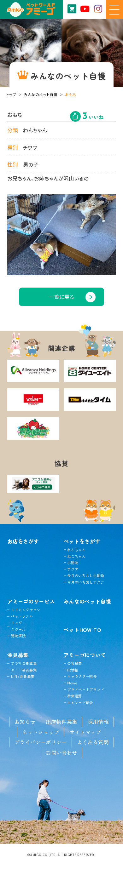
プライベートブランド (85, 689)
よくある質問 (93, 742)
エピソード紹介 (80, 702)
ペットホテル (22, 616)
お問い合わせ (61, 752)
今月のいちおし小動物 (85, 575)
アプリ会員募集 (24, 663)
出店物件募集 (61, 721)
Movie (72, 682)
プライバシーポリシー (40, 742)
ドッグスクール (18, 626)
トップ (11, 94)
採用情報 (98, 721)
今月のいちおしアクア (85, 582)
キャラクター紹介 (82, 676)
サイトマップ (85, 732)
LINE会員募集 (22, 676)
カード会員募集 (24, 669)
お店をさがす (23, 541)
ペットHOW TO (82, 629)
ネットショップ (40, 732)
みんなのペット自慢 (41, 94)
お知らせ (25, 721)
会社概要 (74, 663)
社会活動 (74, 695)
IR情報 (72, 669)
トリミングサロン (25, 609)
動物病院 (18, 635)
